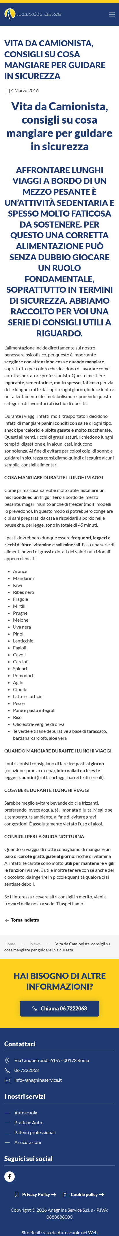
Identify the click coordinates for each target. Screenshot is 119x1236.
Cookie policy (84, 1194)
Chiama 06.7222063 (64, 1008)
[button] (112, 14)
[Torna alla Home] (33, 14)
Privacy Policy (36, 1194)
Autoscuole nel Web (77, 1232)
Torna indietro (24, 919)
